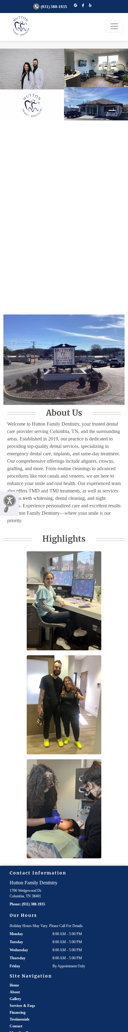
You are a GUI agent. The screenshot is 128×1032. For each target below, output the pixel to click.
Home (14, 985)
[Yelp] (90, 5)
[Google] (75, 5)
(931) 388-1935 (54, 7)
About (15, 992)
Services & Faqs (22, 1006)
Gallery (15, 999)
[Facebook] (83, 5)
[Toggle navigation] (114, 26)
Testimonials (20, 1019)
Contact (16, 1026)
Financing (17, 1012)
